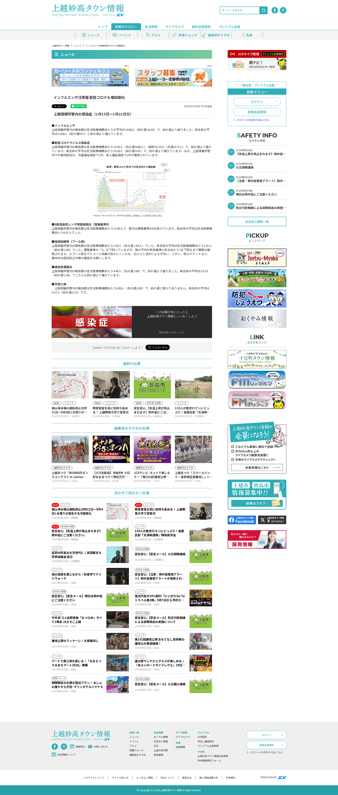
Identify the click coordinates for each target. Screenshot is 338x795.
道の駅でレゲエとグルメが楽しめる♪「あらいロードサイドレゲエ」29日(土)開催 (160, 663)
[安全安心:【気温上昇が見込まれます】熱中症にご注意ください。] (117, 533)
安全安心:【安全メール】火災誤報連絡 (160, 554)
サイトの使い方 (120, 777)
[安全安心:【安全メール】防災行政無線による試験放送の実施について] (201, 619)
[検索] (264, 10)
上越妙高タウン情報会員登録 (213, 756)
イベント (134, 741)
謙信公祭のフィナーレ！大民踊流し (75, 641)
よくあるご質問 (144, 777)
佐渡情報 (180, 747)
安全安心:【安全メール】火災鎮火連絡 (160, 684)
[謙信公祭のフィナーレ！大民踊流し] (117, 641)
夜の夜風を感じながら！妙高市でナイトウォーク (77, 576)
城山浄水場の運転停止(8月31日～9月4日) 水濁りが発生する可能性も (77, 511)
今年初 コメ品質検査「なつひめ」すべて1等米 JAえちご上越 (77, 620)
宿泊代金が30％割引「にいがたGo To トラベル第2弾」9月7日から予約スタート (160, 598)
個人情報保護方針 (208, 777)
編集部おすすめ (137, 754)
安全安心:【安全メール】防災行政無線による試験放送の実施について (160, 620)
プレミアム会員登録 (208, 745)
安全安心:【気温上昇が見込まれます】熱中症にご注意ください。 (77, 533)
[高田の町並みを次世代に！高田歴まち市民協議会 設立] (117, 554)
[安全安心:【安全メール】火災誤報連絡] (201, 554)
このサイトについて (93, 777)
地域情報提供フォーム (209, 760)
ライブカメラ (174, 26)
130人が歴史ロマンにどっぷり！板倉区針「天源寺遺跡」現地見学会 (159, 533)
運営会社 (186, 777)
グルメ (133, 745)
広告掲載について (66, 754)
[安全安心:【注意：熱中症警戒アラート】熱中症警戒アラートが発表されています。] (201, 576)
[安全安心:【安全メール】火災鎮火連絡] (201, 684)
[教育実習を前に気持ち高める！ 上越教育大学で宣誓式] (201, 511)
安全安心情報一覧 (257, 221)
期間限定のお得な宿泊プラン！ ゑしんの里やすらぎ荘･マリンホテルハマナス (77, 685)
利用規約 (230, 777)
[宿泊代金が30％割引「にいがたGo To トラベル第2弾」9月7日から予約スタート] (201, 598)
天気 (156, 745)
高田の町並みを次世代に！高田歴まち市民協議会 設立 (77, 555)
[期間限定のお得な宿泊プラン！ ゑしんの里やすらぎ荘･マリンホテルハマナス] (117, 684)
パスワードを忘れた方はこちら (252, 120)
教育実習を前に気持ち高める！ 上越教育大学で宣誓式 (160, 511)
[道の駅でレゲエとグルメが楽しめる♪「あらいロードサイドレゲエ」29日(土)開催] (201, 663)
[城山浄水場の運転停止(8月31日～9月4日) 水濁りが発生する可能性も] (117, 511)
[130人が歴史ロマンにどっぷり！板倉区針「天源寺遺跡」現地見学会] (201, 533)
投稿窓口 (80, 746)
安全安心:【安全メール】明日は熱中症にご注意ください (77, 598)
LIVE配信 (202, 736)
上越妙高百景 (161, 750)
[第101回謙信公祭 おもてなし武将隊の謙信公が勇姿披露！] (201, 641)
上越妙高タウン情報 (60, 45)
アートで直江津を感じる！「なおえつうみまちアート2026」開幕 (76, 663)
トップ (102, 26)
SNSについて (167, 777)
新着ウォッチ (136, 750)
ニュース (77, 45)
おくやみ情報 (161, 736)
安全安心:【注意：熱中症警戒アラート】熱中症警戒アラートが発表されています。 (160, 576)
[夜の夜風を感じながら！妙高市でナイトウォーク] (117, 576)
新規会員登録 (257, 112)
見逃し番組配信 (206, 741)
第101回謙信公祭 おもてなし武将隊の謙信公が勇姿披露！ (159, 641)
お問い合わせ (101, 746)
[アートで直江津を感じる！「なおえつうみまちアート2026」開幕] (117, 663)
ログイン (257, 101)
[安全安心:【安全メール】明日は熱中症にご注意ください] (117, 598)
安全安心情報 (161, 741)
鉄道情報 (158, 754)
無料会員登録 (201, 26)
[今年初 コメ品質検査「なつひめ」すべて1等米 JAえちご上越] (117, 619)
